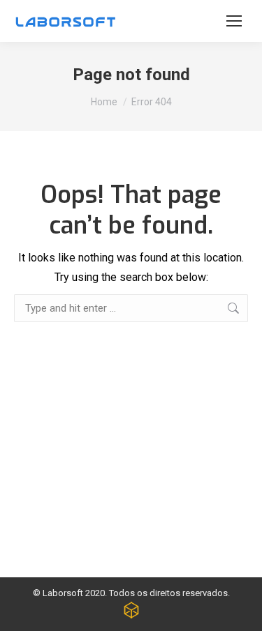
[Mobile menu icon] (234, 21)
